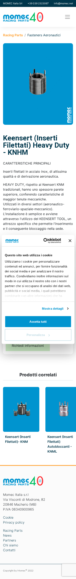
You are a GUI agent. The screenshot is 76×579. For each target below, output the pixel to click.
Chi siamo (10, 545)
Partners (9, 540)
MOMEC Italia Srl (12, 3)
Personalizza (36, 335)
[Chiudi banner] (70, 240)
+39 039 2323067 (38, 3)
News (7, 535)
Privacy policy (14, 522)
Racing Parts (13, 35)
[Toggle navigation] (67, 17)
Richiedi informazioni (28, 346)
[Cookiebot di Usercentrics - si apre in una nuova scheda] (45, 240)
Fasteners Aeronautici (44, 35)
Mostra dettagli (53, 308)
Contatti (9, 550)
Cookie (8, 517)
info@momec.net (63, 3)
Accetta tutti (38, 321)
